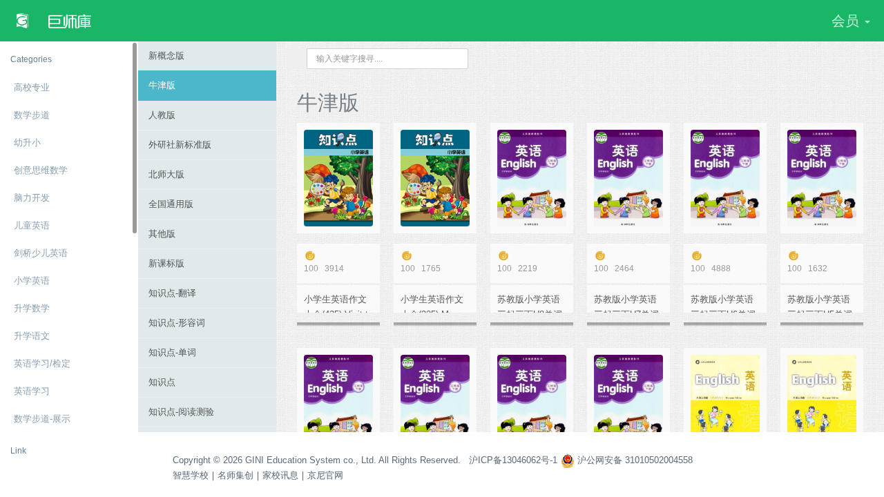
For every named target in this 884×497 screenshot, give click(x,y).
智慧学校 (191, 475)
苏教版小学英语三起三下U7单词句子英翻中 (626, 303)
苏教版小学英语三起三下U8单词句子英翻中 (529, 303)
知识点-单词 (172, 352)
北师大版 (166, 174)
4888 (711, 268)
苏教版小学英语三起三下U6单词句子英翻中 (723, 303)
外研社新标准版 (179, 144)
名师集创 (235, 475)
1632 (807, 268)
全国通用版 (170, 204)
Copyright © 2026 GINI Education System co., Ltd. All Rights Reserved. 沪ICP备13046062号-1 (365, 460)
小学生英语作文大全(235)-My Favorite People (432, 303)
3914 (324, 268)
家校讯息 (280, 475)
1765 (421, 268)
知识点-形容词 (176, 323)
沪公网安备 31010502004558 (634, 460)
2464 (614, 268)
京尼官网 (325, 475)
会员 (847, 20)
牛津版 (161, 85)
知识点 (161, 382)
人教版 (161, 115)
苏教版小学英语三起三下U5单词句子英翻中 (819, 303)
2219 (517, 268)
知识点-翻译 (172, 293)
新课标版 (166, 263)
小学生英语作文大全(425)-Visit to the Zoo (338, 303)
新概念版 (166, 55)
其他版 (161, 233)
